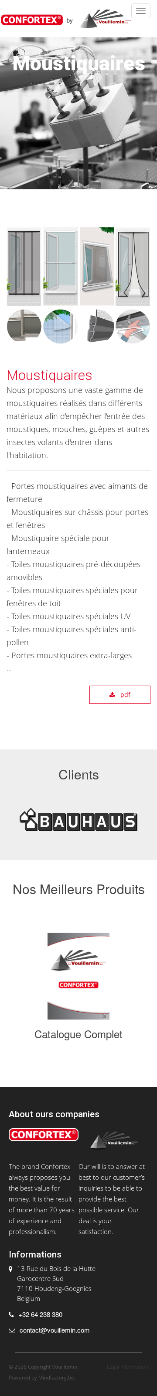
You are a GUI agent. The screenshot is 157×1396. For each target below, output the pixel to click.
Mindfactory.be (56, 1377)
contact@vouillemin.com (55, 1329)
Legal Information (127, 1366)
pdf (124, 694)
